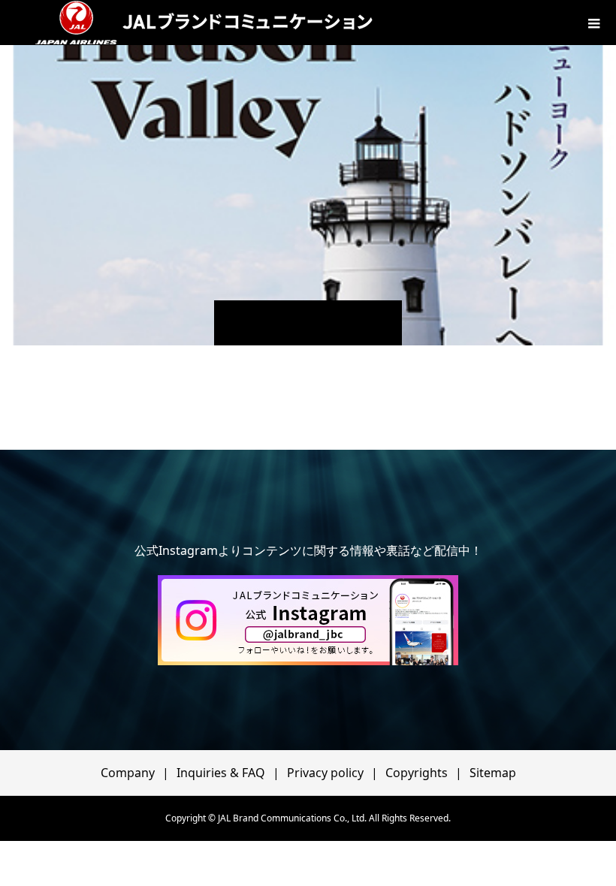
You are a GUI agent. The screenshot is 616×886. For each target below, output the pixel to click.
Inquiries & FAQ (221, 772)
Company (128, 772)
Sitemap (493, 772)
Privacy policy (325, 772)
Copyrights (416, 772)
